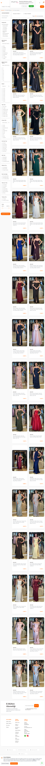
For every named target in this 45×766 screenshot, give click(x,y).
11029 (4, 90)
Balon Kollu (5, 147)
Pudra (4, 55)
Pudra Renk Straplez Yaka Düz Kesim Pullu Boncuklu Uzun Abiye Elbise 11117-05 (19, 394)
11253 (4, 88)
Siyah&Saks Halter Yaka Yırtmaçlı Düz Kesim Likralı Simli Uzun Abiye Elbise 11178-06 (36, 479)
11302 (4, 91)
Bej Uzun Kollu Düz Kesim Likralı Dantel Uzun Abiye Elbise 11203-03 (19, 649)
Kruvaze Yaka (5, 114)
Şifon (4, 129)
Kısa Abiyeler (5, 29)
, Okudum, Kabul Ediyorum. (31, 709)
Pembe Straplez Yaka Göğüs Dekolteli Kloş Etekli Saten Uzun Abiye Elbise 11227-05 (36, 351)
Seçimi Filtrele (5, 213)
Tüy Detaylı (5, 184)
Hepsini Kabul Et (14, 763)
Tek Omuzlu (5, 145)
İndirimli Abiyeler (4, 17)
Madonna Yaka (5, 109)
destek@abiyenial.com (28, 727)
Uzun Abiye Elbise (6, 178)
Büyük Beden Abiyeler (5, 32)
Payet (4, 126)
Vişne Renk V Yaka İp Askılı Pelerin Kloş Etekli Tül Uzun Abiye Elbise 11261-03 (19, 224)
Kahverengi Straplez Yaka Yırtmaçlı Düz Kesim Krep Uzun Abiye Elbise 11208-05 (19, 564)
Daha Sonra (24, 6)
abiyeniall (14, 51)
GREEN (4, 47)
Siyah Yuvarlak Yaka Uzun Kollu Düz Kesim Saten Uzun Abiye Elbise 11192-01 (36, 96)
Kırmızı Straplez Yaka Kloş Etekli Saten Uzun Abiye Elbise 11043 (36, 436)
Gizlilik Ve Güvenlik (17, 742)
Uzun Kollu (5, 144)
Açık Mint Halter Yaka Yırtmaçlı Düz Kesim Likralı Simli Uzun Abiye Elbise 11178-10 (19, 522)
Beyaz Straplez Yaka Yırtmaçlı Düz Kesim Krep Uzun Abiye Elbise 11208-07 (19, 607)
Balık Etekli (5, 157)
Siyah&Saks (5, 54)
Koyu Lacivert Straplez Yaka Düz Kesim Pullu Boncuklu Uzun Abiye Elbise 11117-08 (36, 394)
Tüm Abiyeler (5, 27)
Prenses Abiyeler (5, 36)
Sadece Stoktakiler (28, 13)
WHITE (4, 51)
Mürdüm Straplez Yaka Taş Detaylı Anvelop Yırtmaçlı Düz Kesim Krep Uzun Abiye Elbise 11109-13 (36, 266)
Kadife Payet (5, 130)
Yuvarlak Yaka (5, 110)
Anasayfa (2, 10)
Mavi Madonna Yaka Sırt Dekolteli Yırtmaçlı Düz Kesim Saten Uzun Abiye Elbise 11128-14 (36, 692)
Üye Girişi (8, 725)
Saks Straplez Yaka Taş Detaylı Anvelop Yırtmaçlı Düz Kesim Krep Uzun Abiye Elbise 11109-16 (19, 266)
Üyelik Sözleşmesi (17, 736)
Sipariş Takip (8, 721)
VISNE (4, 58)
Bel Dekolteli (5, 168)
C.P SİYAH (5, 57)
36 (3, 73)
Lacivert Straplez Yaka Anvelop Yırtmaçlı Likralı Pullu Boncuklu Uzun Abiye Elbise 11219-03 (18, 351)
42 (3, 77)
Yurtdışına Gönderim (17, 733)
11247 (4, 99)
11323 (4, 92)
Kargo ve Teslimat (16, 725)
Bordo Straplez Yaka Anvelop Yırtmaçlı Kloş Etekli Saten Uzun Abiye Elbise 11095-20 (19, 479)
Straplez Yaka (5, 116)
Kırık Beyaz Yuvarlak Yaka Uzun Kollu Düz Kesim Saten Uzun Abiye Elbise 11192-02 (19, 138)
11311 (4, 98)
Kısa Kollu (4, 148)
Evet (31, 6)
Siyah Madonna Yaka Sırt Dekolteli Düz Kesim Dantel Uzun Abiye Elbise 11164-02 (36, 53)
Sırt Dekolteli (5, 167)
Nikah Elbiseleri (5, 34)
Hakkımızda (17, 722)
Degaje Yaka (5, 112)
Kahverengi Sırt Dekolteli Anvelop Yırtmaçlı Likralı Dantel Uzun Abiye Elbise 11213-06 (36, 309)
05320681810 (26, 724)
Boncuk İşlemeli (5, 191)
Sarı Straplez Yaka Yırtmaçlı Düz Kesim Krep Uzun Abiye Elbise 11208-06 (36, 564)
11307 (4, 95)
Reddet (34, 759)
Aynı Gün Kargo (5, 25)
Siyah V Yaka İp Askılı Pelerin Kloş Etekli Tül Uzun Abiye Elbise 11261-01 (19, 181)
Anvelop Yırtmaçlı (6, 200)
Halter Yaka (5, 113)
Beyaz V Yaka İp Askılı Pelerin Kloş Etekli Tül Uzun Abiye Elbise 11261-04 (36, 224)
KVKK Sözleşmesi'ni (30, 708)
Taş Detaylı (5, 186)
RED (4, 46)
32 (3, 70)
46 (3, 80)
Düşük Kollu (5, 149)
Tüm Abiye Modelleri (8, 10)
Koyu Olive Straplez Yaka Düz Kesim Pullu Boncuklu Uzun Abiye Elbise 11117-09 (19, 437)
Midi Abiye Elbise (6, 177)
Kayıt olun (36, 705)
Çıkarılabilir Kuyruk (6, 161)
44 (3, 78)
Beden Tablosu (8, 723)
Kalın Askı (4, 151)
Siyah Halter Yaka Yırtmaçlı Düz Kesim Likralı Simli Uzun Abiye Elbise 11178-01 (19, 96)
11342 (4, 94)
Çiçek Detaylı (5, 188)
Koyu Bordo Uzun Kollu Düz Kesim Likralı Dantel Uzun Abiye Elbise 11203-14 (36, 607)
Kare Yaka (4, 106)
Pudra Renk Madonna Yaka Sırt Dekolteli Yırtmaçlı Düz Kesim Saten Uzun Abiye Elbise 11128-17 (19, 692)
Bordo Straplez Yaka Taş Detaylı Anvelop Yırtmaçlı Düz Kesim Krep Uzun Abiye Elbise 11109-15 (19, 309)
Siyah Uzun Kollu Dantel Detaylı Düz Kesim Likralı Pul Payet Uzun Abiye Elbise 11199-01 (36, 138)
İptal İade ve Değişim (17, 728)
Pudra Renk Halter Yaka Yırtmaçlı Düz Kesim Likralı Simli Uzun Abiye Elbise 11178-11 (36, 522)
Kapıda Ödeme (17, 730)
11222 (4, 101)
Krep (4, 133)
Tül (3, 134)
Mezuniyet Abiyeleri (6, 33)
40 (3, 76)
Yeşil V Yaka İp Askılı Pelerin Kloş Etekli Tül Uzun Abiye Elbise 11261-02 (36, 181)
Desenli (4, 137)
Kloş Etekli (4, 158)
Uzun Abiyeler (5, 28)
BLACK (4, 50)
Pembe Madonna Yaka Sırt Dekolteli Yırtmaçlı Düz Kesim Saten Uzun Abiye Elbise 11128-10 (36, 650)
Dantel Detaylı (5, 190)
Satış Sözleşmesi (17, 739)
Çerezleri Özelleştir (5, 763)
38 (3, 74)
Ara (42, 6)
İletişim (7, 727)
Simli (4, 136)
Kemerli (4, 187)
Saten (4, 125)
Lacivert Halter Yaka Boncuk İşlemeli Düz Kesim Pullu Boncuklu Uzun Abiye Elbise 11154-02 (19, 53)
